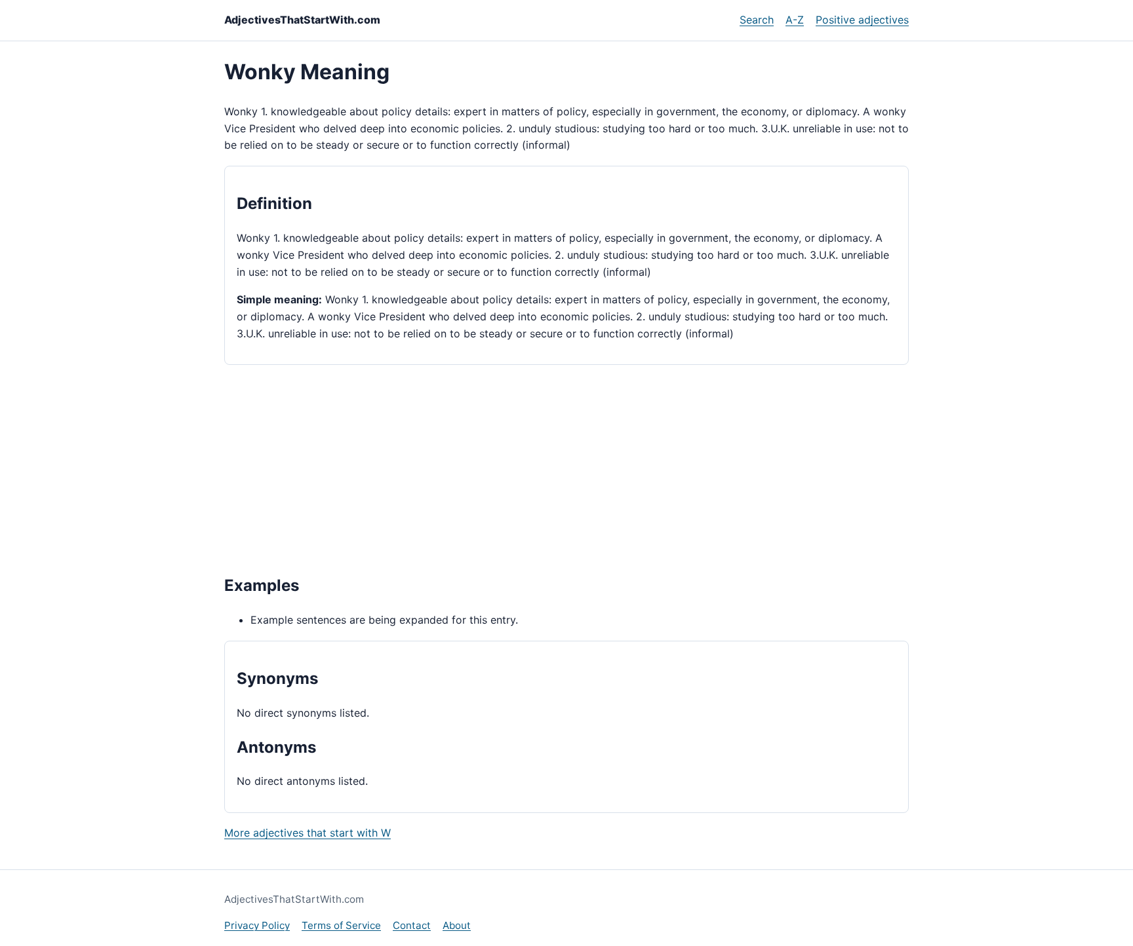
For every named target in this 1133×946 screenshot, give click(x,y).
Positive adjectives (862, 19)
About (457, 925)
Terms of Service (341, 925)
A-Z (794, 19)
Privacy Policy (257, 925)
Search (757, 19)
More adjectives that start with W (307, 832)
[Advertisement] (566, 468)
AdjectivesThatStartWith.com (302, 19)
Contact (412, 925)
